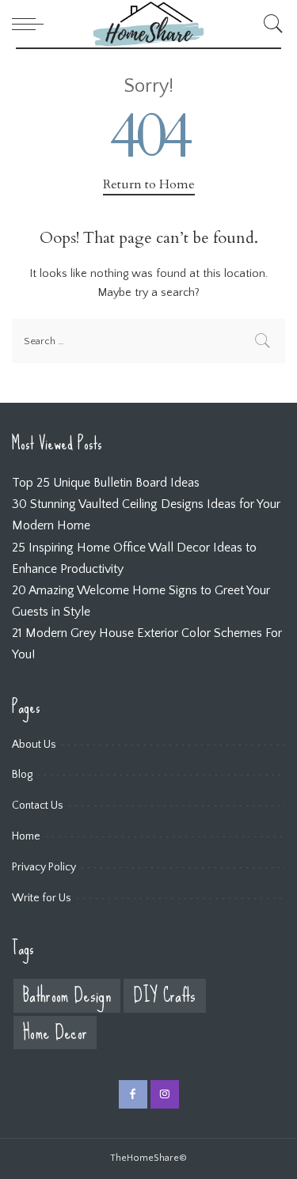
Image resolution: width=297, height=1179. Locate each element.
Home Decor (55, 1033)
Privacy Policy (44, 867)
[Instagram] (164, 1094)
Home (26, 836)
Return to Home (149, 184)
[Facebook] (133, 1094)
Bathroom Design (67, 996)
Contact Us (37, 805)
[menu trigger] (31, 23)
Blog (22, 774)
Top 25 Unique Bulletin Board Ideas (106, 483)
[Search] (269, 23)
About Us (34, 744)
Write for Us (41, 898)
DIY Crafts (164, 996)
